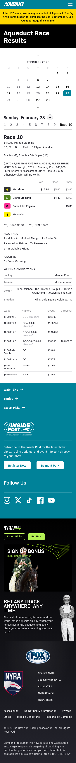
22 (57, 93)
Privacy (66, 710)
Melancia (18, 214)
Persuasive (40, 243)
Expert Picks (14, 536)
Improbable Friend (18, 248)
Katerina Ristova (17, 243)
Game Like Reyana (24, 206)
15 (57, 86)
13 (38, 86)
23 (67, 93)
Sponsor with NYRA (49, 679)
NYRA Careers (46, 693)
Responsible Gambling (59, 716)
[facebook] (40, 500)
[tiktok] (29, 500)
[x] (18, 500)
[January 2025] (38, 55)
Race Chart (17, 225)
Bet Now (36, 536)
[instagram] (7, 500)
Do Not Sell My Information (40, 710)
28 (48, 100)
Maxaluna (18, 189)
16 (67, 86)
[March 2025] (38, 107)
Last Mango (32, 238)
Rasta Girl (52, 238)
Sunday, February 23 (24, 117)
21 (48, 93)
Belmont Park (50, 465)
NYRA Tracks (45, 699)
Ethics (7, 716)
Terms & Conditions (28, 716)
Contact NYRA (46, 673)
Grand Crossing (22, 197)
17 (9, 93)
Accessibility (11, 710)
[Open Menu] (70, 4)
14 (48, 86)
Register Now (17, 465)
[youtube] (51, 500)
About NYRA (45, 686)
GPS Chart (41, 225)
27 (38, 100)
